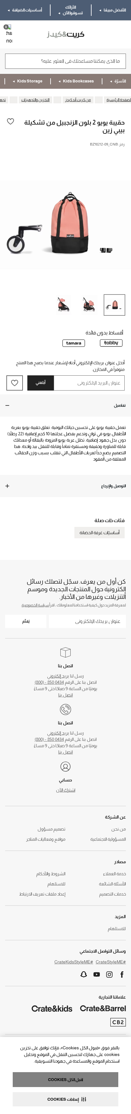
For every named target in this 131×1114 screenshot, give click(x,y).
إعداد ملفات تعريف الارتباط (42, 894)
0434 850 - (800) (49, 682)
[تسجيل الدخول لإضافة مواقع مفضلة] (10, 126)
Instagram (109, 974)
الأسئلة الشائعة (112, 883)
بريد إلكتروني (58, 675)
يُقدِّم (26, 621)
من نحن (118, 829)
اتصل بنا (65, 694)
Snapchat (84, 974)
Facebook (122, 974)
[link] (107, 34)
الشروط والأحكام (51, 873)
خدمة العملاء (114, 873)
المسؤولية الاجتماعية (108, 839)
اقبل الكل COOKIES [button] (65, 1079)
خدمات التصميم (112, 894)
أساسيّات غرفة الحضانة (99, 532)
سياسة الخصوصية (35, 605)
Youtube (96, 974)
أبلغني (40, 382)
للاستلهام (56, 883)
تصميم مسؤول (52, 829)
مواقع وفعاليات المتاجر (46, 839)
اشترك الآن (65, 790)
